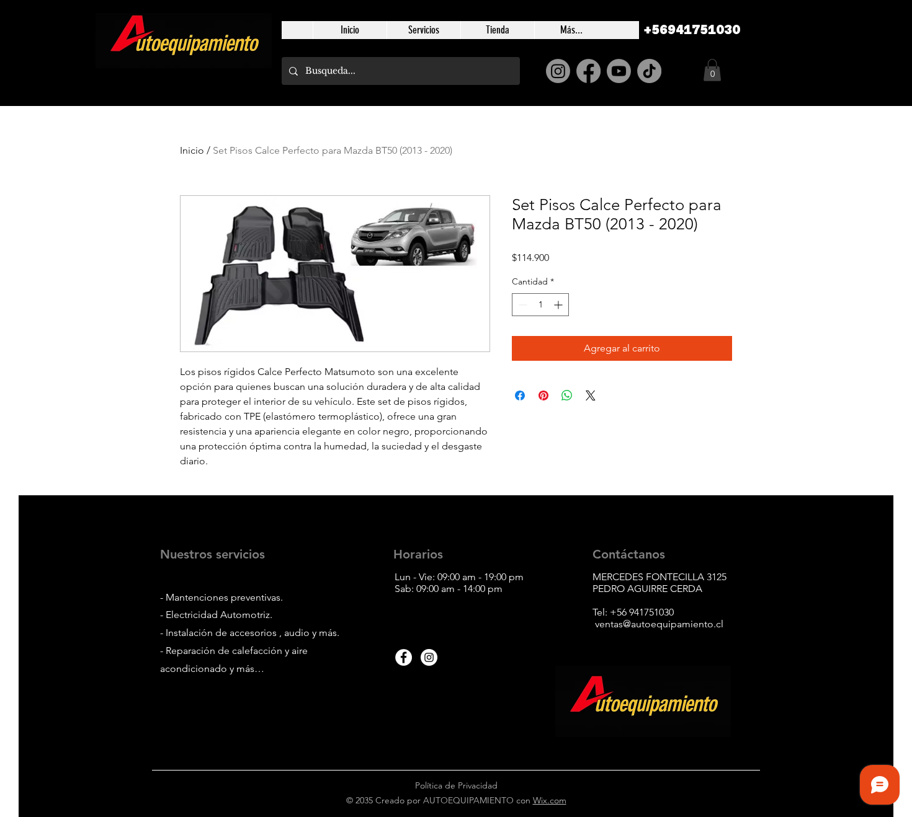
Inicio (192, 150)
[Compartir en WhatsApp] (567, 395)
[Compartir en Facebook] (519, 395)
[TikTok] (649, 71)
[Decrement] (521, 305)
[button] (712, 70)
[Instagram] (558, 71)
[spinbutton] (540, 305)
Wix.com (549, 800)
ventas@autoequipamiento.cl (659, 624)
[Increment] (559, 305)
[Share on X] (590, 395)
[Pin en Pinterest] (543, 395)
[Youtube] (619, 71)
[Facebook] (588, 71)
